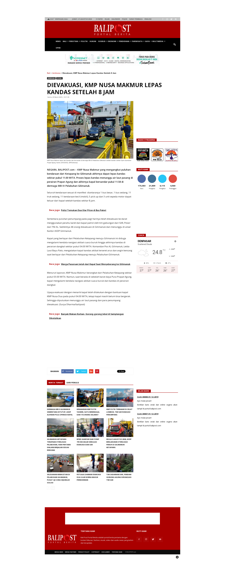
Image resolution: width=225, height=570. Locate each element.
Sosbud (101, 41)
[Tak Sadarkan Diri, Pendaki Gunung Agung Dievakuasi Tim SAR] (119, 463)
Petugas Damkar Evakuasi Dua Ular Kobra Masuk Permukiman (89, 477)
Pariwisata (137, 41)
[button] (174, 44)
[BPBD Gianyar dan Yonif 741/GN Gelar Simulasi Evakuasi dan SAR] (90, 427)
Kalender (116, 19)
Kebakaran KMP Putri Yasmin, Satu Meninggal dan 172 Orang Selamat (88, 412)
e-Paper (99, 19)
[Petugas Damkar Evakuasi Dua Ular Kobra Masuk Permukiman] (90, 463)
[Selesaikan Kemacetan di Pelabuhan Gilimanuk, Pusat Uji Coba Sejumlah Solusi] (60, 463)
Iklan (107, 19)
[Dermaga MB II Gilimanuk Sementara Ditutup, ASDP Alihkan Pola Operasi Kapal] (60, 398)
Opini (58, 48)
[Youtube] (176, 19)
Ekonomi (112, 41)
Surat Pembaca (135, 19)
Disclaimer (106, 552)
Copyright (95, 552)
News (58, 41)
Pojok (124, 19)
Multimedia (157, 41)
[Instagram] (167, 19)
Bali (65, 41)
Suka (142, 176)
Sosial (59, 78)
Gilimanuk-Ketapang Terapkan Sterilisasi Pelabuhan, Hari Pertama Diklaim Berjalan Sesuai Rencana (59, 444)
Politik (84, 41)
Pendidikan (124, 41)
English (148, 19)
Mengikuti (152, 176)
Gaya (147, 41)
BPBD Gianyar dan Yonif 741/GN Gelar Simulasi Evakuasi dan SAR (88, 442)
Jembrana (56, 73)
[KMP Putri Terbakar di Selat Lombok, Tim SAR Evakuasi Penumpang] (119, 398)
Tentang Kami (117, 552)
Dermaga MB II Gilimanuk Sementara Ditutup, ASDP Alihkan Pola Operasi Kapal (60, 412)
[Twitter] (171, 19)
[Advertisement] (112, 8)
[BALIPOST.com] (112, 29)
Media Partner (70, 552)
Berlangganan (174, 176)
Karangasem (112, 406)
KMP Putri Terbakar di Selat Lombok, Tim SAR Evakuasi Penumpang (119, 412)
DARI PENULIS (73, 382)
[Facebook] (163, 19)
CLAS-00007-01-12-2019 (147, 410)
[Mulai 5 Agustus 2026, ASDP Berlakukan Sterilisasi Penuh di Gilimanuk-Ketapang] (119, 427)
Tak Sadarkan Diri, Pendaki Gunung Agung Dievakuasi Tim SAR (118, 477)
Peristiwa (73, 41)
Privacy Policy (83, 552)
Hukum (93, 41)
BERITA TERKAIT (56, 382)
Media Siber (59, 552)
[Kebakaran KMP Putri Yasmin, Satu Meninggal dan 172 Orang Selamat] (90, 398)
